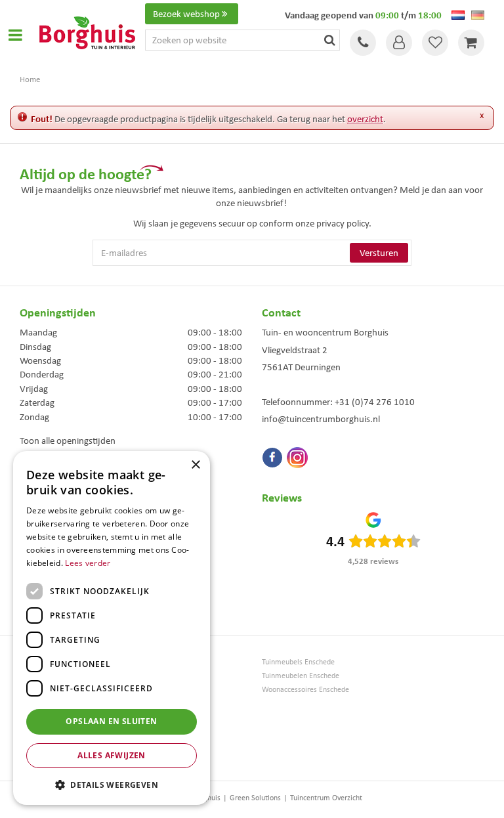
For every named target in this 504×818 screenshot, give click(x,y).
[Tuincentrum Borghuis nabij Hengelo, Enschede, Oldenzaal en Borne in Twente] (87, 31)
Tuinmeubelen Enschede (300, 676)
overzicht (365, 118)
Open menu (15, 35)
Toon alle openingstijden (68, 440)
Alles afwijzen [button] (111, 755)
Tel (363, 43)
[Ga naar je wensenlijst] (435, 43)
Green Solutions (255, 797)
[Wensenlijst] (435, 43)
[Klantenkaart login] (399, 43)
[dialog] (111, 628)
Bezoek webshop (186, 13)
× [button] (195, 465)
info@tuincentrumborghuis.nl (321, 418)
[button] (111, 784)
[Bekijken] (471, 43)
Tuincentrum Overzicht (326, 797)
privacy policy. (343, 223)
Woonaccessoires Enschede (305, 690)
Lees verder (87, 563)
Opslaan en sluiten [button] (111, 721)
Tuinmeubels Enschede (298, 662)
